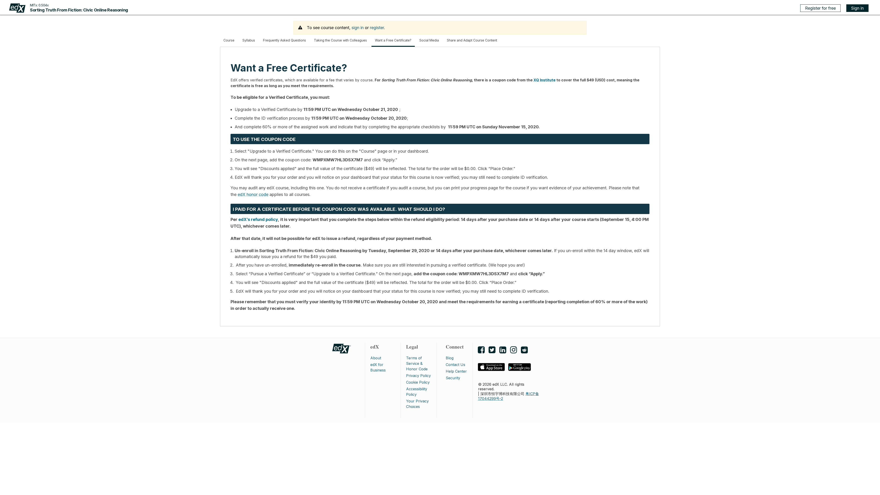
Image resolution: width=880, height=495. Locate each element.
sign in (358, 27)
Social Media (429, 40)
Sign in (857, 8)
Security (453, 378)
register (377, 27)
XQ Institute (545, 80)
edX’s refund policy (258, 219)
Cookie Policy (418, 382)
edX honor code (253, 194)
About (375, 358)
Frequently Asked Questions (284, 40)
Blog (450, 358)
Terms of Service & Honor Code (417, 363)
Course (228, 40)
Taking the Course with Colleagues (340, 40)
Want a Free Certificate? (395, 42)
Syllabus (248, 40)
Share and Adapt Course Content (472, 40)
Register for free (820, 8)
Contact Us (455, 364)
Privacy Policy (418, 375)
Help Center (456, 371)
